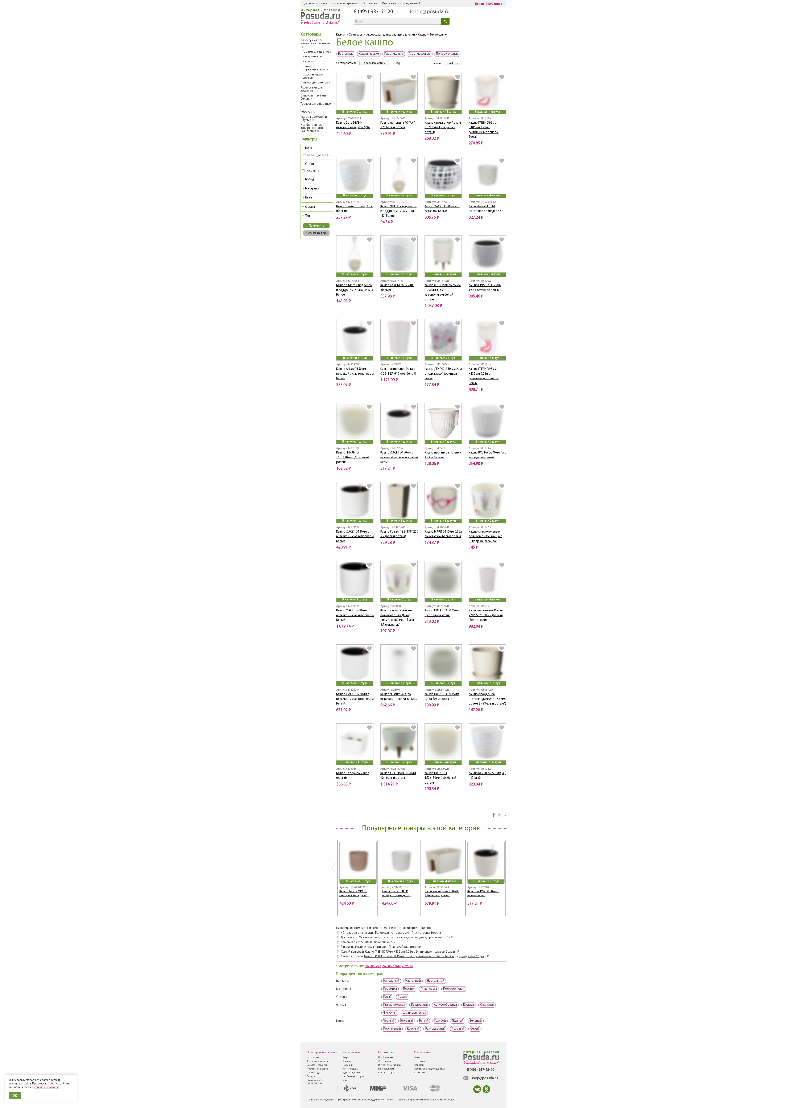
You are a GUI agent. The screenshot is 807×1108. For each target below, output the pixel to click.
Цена (308, 148)
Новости (419, 1065)
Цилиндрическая (414, 1012)
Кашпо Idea (373, 966)
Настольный (435, 980)
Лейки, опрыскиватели (315, 68)
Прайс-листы (385, 1057)
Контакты (419, 1061)
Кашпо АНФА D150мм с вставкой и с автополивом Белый (355, 374)
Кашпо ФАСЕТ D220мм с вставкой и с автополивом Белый (355, 699)
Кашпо (309, 61)
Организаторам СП (388, 1072)
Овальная (487, 1004)
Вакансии (419, 1072)
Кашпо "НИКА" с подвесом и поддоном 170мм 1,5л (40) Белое (398, 211)
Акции (346, 1057)
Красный (413, 1028)
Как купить (313, 1057)
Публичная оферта (317, 1069)
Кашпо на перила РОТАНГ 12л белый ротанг (442, 893)
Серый (475, 1028)
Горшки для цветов (318, 51)
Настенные (345, 54)
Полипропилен (453, 988)
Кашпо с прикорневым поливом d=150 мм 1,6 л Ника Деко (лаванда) (485, 536)
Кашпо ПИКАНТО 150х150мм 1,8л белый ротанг (440, 778)
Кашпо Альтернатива (397, 966)
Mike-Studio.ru (386, 1100)
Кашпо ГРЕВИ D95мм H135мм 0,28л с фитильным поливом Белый (410, 951)
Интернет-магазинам (390, 1065)
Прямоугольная (394, 1004)
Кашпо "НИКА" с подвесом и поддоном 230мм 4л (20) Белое (354, 290)
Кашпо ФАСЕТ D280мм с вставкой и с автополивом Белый (355, 615)
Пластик (408, 988)
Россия (402, 996)
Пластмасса (429, 988)
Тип (307, 216)
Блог (345, 1080)
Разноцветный (435, 1028)
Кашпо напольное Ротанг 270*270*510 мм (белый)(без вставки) (486, 615)
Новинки (348, 1065)
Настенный (413, 980)
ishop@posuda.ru (430, 12)
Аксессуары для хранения (312, 89)
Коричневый (392, 1028)
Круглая (468, 1004)
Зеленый (476, 1020)
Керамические (369, 54)
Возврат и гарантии (345, 3)
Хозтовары (311, 34)
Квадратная (419, 1004)
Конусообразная (445, 1004)
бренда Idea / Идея (471, 956)
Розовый (458, 1028)
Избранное (494, 3)
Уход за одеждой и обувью (314, 118)
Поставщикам (386, 1069)
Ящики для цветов (316, 82)
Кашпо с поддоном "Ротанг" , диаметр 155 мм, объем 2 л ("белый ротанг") (487, 699)
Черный (388, 1020)
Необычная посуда (353, 1076)
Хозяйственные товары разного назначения (312, 128)
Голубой (440, 1020)
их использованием (46, 1087)
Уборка (308, 112)
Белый (423, 1020)
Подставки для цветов (313, 76)
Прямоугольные (447, 54)
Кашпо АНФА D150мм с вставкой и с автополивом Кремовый (484, 894)
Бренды (347, 1061)
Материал (312, 188)
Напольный (391, 980)
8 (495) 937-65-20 (373, 12)
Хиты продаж (350, 1069)
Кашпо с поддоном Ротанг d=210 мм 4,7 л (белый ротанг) (443, 127)
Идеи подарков (351, 1072)
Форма (310, 207)
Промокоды (313, 1072)
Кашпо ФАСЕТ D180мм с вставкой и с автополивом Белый (355, 536)
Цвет (308, 197)
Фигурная (389, 1012)
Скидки (311, 1076)
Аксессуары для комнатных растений (315, 43)
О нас (417, 1057)
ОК (15, 1095)
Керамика (390, 988)
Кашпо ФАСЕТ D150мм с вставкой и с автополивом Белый (399, 457)
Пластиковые (393, 54)
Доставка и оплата (315, 3)
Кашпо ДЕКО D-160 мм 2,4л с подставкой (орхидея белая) (443, 374)
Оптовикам (370, 3)
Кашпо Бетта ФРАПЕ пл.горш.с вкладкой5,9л (355, 893)
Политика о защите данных (429, 1069)
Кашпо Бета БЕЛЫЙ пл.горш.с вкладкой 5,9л (398, 893)
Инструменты (313, 56)
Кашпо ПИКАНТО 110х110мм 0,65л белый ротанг (352, 457)
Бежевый (406, 1020)
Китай (387, 996)
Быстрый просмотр (355, 104)
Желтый (457, 1020)
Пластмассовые (420, 54)
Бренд (309, 179)
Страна (310, 164)
